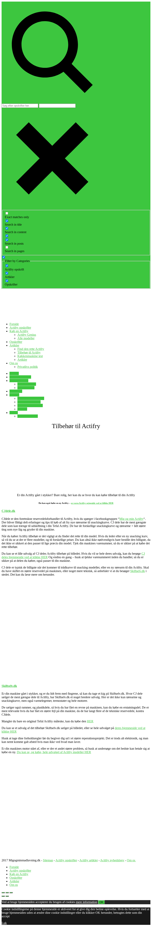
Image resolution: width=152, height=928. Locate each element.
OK (101, 902)
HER (90, 721)
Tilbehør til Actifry (29, 352)
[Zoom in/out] (11, 892)
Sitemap (48, 860)
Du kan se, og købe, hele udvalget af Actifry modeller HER (54, 752)
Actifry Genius (26, 334)
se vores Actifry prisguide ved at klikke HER (92, 503)
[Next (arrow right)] (7, 896)
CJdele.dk (8, 511)
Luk (4, 923)
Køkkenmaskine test (30, 356)
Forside (14, 324)
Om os (14, 363)
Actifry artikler (88, 860)
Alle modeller (25, 338)
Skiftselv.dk (137, 571)
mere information (86, 902)
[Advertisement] (76, 461)
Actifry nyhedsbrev (112, 860)
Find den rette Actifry (30, 349)
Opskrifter (16, 341)
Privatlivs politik (27, 366)
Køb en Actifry (19, 331)
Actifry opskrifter (20, 327)
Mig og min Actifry (131, 518)
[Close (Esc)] (3, 892)
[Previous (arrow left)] (3, 896)
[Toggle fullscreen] (7, 892)
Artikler (14, 345)
